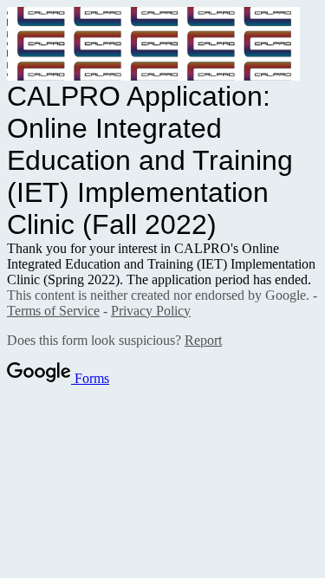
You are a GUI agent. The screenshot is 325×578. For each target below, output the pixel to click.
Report (203, 340)
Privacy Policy (151, 310)
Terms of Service (53, 310)
